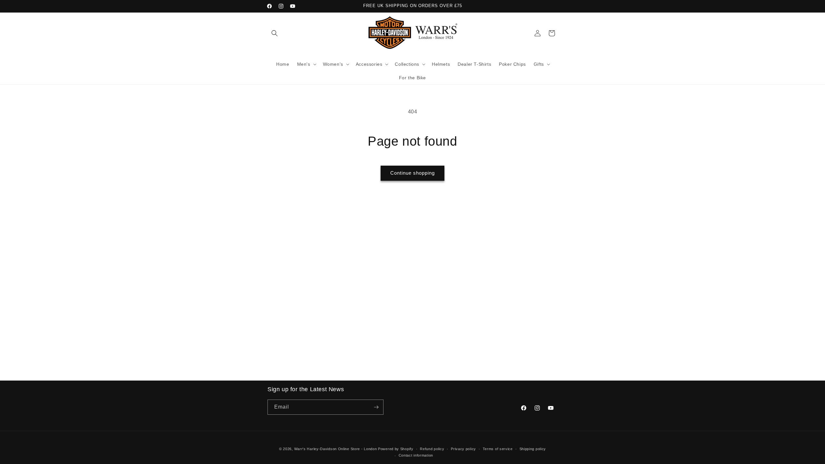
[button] (274, 33)
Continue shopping (412, 173)
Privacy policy (463, 449)
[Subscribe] (376, 407)
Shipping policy (532, 449)
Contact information (416, 455)
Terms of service (498, 449)
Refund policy (432, 449)
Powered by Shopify (395, 449)
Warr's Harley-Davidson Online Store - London (335, 449)
